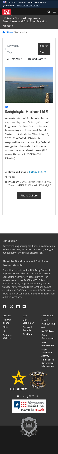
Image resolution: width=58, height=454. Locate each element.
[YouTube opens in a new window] (18, 306)
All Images (13, 59)
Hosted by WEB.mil (27, 396)
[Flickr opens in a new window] (24, 306)
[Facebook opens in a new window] (5, 306)
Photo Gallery (29, 195)
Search (44, 45)
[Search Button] (47, 12)
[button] (29, 5)
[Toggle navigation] (53, 12)
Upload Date (36, 59)
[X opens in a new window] (11, 306)
